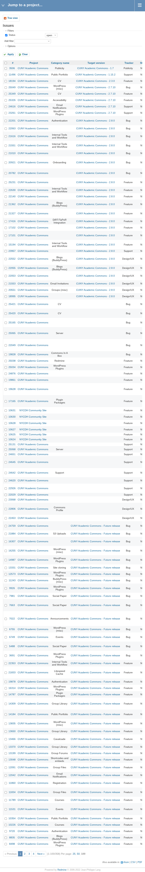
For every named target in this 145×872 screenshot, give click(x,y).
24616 (12, 106)
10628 (12, 423)
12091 (12, 767)
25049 (12, 87)
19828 (12, 354)
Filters (11, 31)
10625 (12, 434)
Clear (25, 54)
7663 (12, 605)
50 (78, 853)
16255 (12, 550)
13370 (12, 746)
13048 (12, 759)
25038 (12, 360)
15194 (12, 244)
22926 (12, 488)
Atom (126, 862)
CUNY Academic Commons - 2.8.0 (95, 120)
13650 (12, 731)
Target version (96, 62)
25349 (12, 93)
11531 (12, 809)
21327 (12, 213)
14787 (12, 694)
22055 (12, 268)
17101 (12, 235)
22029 (12, 494)
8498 (12, 843)
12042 (12, 775)
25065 (12, 333)
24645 (12, 462)
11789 (12, 800)
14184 (12, 714)
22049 (12, 345)
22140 (12, 196)
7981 (12, 595)
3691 (12, 655)
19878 (12, 681)
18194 (12, 81)
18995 (12, 296)
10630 (12, 416)
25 (74, 853)
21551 (12, 145)
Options (12, 46)
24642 (12, 472)
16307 (12, 541)
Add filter (9, 41)
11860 (12, 783)
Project (34, 62)
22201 (12, 120)
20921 (12, 162)
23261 (12, 112)
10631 (12, 410)
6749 (12, 637)
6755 (12, 629)
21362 (12, 204)
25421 (12, 304)
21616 (12, 136)
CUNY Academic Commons (33, 68)
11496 (12, 74)
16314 (12, 688)
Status (11, 35)
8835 (12, 837)
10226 (12, 824)
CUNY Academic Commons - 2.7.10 (95, 87)
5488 (12, 646)
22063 (12, 128)
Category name (60, 62)
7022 (12, 618)
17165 (12, 401)
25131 (12, 444)
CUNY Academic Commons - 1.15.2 (95, 74)
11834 (12, 792)
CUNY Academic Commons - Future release (95, 525)
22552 (12, 258)
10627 (12, 429)
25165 (12, 322)
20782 (12, 173)
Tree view (12, 18)
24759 (12, 525)
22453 (12, 518)
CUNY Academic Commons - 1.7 (95, 68)
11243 (12, 580)
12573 (12, 574)
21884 (12, 533)
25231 (12, 182)
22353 (12, 663)
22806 (12, 508)
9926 (12, 588)
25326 (12, 100)
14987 (12, 559)
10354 (12, 818)
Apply (10, 54)
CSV (133, 862)
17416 (12, 221)
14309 (12, 703)
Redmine (61, 870)
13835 (12, 723)
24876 (12, 373)
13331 (12, 567)
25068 (12, 449)
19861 (12, 379)
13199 (12, 753)
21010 (12, 153)
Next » (41, 853)
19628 (12, 389)
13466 (12, 739)
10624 (12, 439)
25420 (12, 313)
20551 (12, 289)
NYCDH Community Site (33, 410)
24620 (12, 480)
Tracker (128, 62)
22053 (12, 275)
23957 (12, 251)
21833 (12, 672)
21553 (12, 283)
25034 (12, 367)
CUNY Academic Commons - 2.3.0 (95, 81)
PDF (140, 862)
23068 (12, 499)
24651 (12, 454)
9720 (12, 831)
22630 (12, 190)
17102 (12, 227)
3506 (12, 68)
